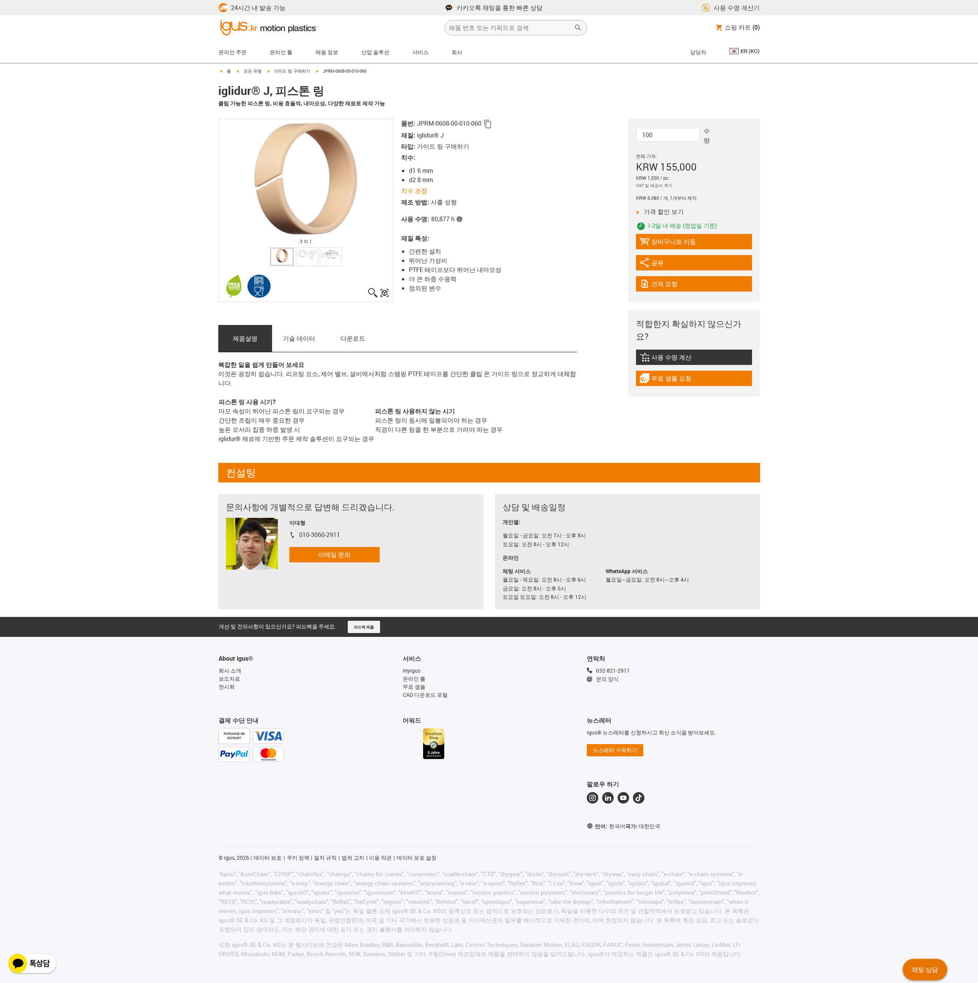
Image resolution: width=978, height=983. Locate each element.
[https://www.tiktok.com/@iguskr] (638, 798)
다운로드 (352, 338)
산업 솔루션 (375, 52)
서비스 (420, 52)
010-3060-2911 (319, 534)
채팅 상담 (925, 969)
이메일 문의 (334, 554)
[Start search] (578, 27)
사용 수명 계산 (680, 359)
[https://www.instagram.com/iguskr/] (592, 798)
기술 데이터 (299, 338)
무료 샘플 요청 (670, 380)
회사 (457, 52)
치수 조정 (414, 191)
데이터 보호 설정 (417, 857)
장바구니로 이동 (667, 243)
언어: (610, 826)
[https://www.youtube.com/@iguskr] (623, 798)
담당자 (698, 52)
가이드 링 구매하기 (292, 71)
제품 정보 (326, 52)
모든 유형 (253, 71)
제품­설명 (245, 338)
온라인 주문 (233, 52)
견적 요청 (672, 286)
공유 (660, 264)
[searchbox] (509, 27)
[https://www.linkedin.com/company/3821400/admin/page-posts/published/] (608, 798)
